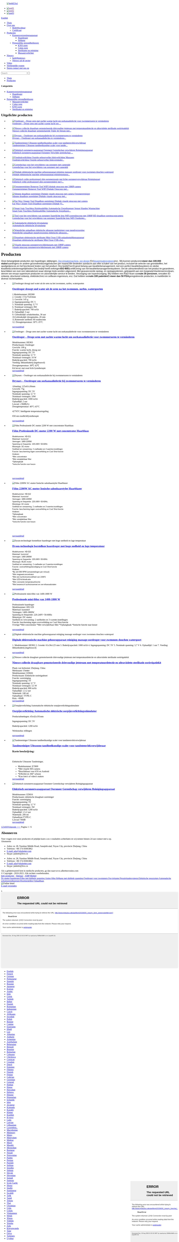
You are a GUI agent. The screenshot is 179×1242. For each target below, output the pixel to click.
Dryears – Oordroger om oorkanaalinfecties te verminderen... (39, 138)
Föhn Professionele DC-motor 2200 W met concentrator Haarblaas (50, 430)
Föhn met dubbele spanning (32, 878)
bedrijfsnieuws (18, 58)
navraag (15, 327)
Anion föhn (50, 878)
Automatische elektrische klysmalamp (29, 225)
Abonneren (6, 841)
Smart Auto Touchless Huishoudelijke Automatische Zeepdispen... (41, 211)
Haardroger (23, 38)
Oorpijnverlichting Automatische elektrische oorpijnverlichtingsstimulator (54, 711)
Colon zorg (23, 48)
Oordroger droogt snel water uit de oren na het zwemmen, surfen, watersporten (57, 288)
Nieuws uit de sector (21, 60)
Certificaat (16, 30)
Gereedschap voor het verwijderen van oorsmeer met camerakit (40, 167)
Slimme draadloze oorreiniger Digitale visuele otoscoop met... (39, 196)
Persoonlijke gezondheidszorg (25, 43)
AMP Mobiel (30, 876)
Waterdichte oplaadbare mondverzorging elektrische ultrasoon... (40, 233)
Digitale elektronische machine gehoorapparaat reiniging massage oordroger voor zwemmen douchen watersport (76, 639)
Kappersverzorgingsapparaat (24, 35)
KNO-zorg (23, 45)
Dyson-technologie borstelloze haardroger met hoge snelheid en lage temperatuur (58, 546)
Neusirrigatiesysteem (129, 878)
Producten (11, 33)
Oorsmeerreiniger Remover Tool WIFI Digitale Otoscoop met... (40, 189)
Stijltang (21, 40)
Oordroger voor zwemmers (96, 878)
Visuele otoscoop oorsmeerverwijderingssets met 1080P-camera (40, 247)
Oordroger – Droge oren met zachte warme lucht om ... (36, 123)
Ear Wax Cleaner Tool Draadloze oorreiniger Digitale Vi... (38, 203)
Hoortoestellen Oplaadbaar (32, 881)
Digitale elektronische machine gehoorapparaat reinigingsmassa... (41, 174)
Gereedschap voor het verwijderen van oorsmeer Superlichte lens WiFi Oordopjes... (49, 218)
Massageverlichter (26, 53)
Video (9, 63)
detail (21, 327)
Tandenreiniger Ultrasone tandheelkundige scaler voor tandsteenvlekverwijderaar (59, 745)
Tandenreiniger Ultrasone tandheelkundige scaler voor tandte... (40, 145)
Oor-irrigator (113, 878)
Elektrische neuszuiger (148, 878)
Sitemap (19, 876)
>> (19, 827)
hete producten (7, 876)
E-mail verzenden (9, 886)
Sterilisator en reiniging (28, 50)
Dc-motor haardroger (10, 878)
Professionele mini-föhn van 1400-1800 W (36, 599)
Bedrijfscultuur (18, 28)
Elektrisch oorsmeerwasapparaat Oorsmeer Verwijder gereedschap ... (42, 152)
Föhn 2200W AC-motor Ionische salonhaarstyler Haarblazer (47, 488)
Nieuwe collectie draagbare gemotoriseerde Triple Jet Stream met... (41, 131)
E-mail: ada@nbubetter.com (19, 851)
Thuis (9, 23)
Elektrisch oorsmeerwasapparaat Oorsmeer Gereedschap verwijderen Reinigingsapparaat (63, 789)
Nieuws (10, 55)
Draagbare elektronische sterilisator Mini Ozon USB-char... (38, 240)
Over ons (11, 25)
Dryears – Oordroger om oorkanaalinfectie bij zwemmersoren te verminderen (56, 380)
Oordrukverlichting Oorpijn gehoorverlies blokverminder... (38, 160)
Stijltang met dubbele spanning (69, 878)
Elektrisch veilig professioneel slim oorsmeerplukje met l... (38, 182)
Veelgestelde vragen (15, 65)
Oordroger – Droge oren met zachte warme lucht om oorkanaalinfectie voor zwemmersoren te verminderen (73, 336)
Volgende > (13, 827)
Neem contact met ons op (18, 68)
